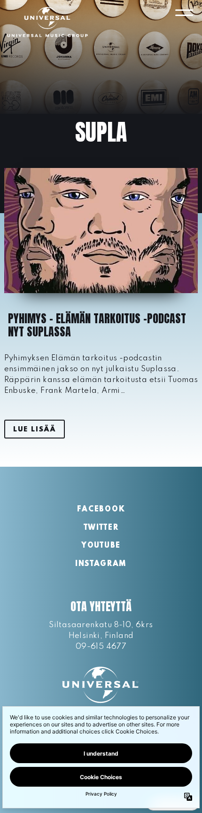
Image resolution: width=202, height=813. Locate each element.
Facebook (101, 509)
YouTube (101, 546)
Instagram (101, 564)
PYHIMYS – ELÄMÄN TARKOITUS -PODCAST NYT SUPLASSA (97, 325)
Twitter (101, 528)
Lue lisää (34, 429)
